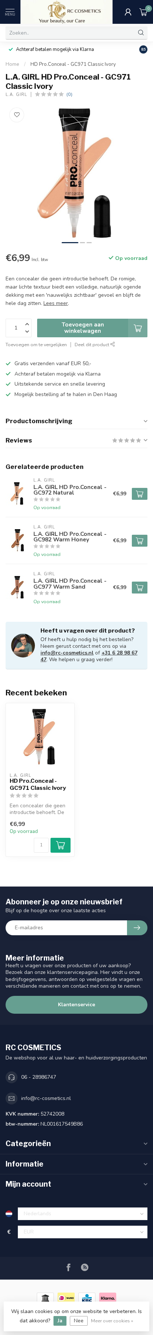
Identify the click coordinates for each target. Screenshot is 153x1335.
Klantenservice (76, 1004)
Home (12, 64)
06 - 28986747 (38, 1077)
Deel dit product (92, 344)
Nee (79, 1320)
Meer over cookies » (112, 1321)
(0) (69, 94)
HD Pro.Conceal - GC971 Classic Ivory (73, 64)
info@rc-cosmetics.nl (67, 652)
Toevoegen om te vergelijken (36, 344)
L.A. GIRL (16, 95)
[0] (143, 11)
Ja (60, 1320)
